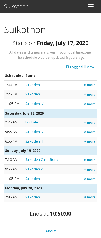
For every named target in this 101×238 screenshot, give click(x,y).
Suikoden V (34, 169)
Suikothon (16, 6)
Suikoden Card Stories (42, 159)
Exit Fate (31, 122)
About (51, 231)
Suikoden (32, 94)
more (91, 85)
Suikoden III (34, 141)
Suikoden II (33, 85)
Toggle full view (81, 67)
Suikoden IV (34, 103)
